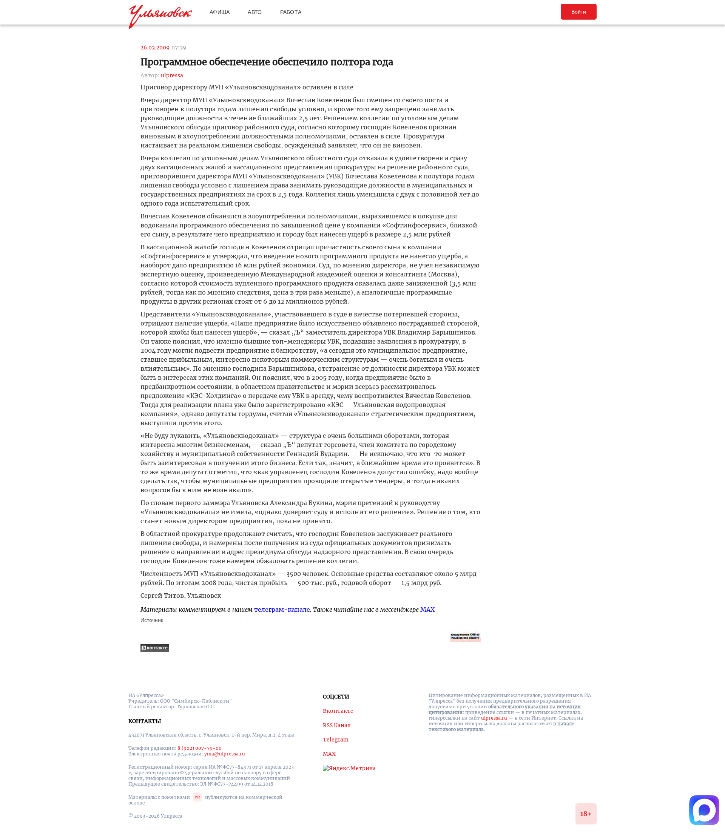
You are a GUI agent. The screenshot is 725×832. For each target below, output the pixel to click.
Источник (151, 620)
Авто (255, 12)
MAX (427, 609)
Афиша (220, 12)
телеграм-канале (282, 609)
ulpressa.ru (494, 718)
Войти (578, 12)
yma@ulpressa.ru (224, 754)
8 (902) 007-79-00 (199, 748)
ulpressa (172, 75)
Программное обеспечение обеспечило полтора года (266, 62)
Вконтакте (338, 711)
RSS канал (337, 725)
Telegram (336, 739)
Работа (291, 12)
